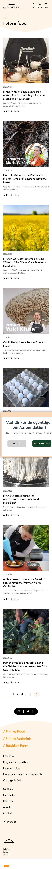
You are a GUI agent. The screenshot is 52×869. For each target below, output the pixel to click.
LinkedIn (6, 849)
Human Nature (11, 768)
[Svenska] (33, 3)
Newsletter (9, 795)
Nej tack (17, 443)
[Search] (39, 3)
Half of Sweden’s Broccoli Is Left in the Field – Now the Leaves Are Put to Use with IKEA (25, 666)
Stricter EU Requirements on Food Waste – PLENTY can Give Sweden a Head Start (25, 262)
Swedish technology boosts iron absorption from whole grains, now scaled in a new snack (24, 95)
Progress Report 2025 (15, 762)
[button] (6, 866)
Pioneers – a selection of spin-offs (22, 774)
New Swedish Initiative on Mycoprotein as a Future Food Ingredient (21, 499)
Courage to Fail (12, 780)
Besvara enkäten (42, 443)
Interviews (8, 756)
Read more (12, 111)
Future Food (15, 732)
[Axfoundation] (11, 5)
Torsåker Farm (17, 746)
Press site (8, 801)
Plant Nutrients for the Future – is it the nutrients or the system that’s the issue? (25, 179)
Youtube (6, 855)
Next (38, 694)
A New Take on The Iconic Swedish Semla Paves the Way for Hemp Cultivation (24, 583)
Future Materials (18, 739)
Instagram (7, 852)
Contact (7, 813)
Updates (8, 789)
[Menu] (45, 3)
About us (8, 807)
